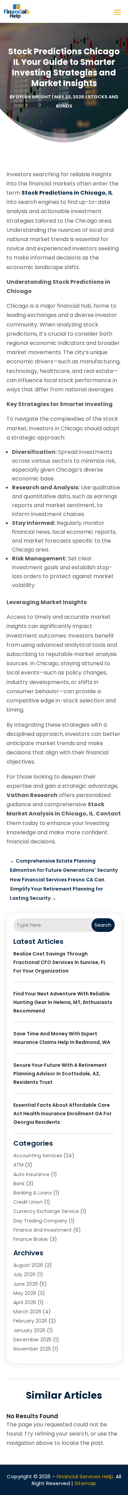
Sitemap (85, 1483)
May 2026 (24, 1293)
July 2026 (24, 1274)
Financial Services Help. (85, 1476)
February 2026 (30, 1320)
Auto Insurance (31, 1174)
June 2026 (25, 1284)
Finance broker (30, 1239)
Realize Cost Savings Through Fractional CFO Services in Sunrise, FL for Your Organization (59, 962)
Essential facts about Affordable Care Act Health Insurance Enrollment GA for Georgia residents (62, 1114)
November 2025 (32, 1348)
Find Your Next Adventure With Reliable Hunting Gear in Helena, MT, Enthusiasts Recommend (62, 1002)
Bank (19, 1183)
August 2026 (28, 1265)
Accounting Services (37, 1155)
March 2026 (27, 1311)
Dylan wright (33, 97)
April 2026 (24, 1302)
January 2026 (29, 1330)
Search (103, 925)
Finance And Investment (42, 1230)
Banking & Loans (32, 1192)
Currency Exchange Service (46, 1211)
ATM (18, 1164)
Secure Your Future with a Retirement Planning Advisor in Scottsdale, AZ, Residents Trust (60, 1074)
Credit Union (28, 1202)
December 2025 (32, 1339)
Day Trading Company (40, 1220)
